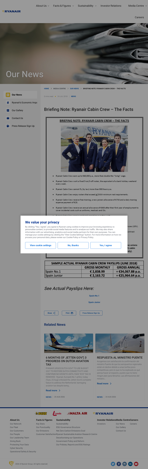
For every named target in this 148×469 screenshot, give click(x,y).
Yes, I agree (106, 245)
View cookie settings (40, 245)
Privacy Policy (87, 237)
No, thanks (73, 245)
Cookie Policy (72, 237)
